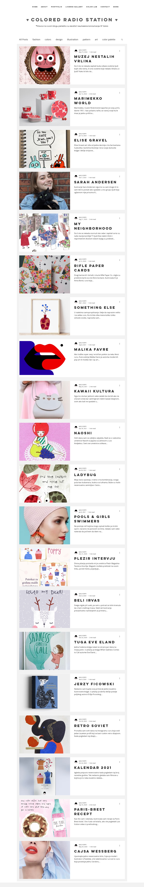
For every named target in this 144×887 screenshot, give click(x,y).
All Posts (23, 39)
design (59, 39)
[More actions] (120, 51)
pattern (86, 39)
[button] (122, 40)
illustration (72, 39)
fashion (36, 39)
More (105, 39)
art (96, 39)
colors (48, 39)
